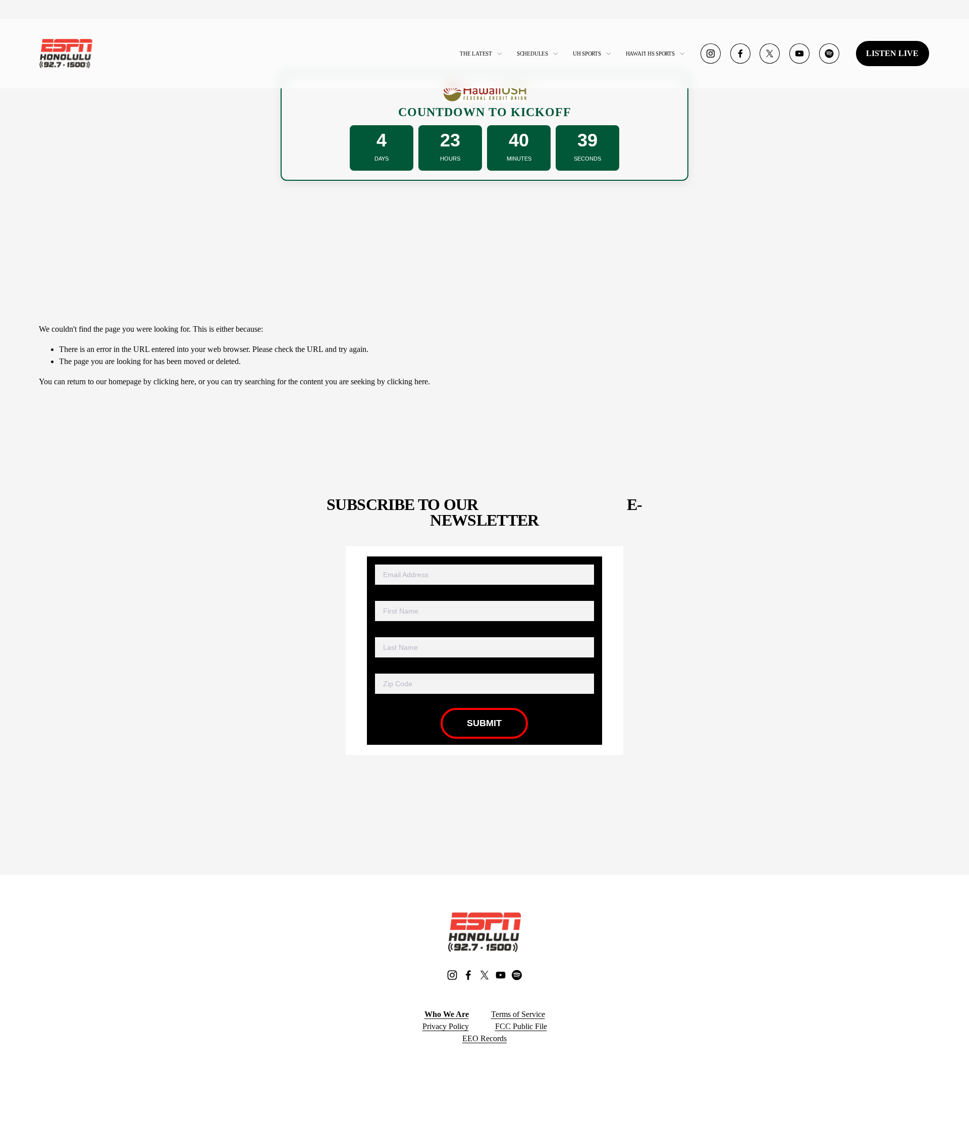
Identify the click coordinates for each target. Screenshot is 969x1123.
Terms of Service (518, 1014)
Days (381, 159)
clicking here (173, 381)
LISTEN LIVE (892, 53)
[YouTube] (799, 53)
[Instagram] (711, 53)
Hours (450, 159)
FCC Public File (521, 1026)
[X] (770, 53)
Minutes (519, 159)
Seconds (587, 159)
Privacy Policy (445, 1026)
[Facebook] (740, 53)
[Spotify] (829, 53)
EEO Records (484, 1038)
